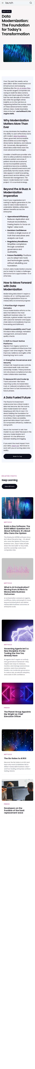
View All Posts (9, 486)
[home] (9, 3)
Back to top (17, 456)
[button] (3, 3)
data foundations (20, 136)
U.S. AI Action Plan (23, 88)
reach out (15, 446)
